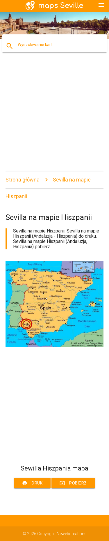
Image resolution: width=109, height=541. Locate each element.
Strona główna (23, 180)
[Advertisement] (54, 117)
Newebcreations (72, 533)
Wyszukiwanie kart (35, 44)
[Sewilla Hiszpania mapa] (55, 345)
